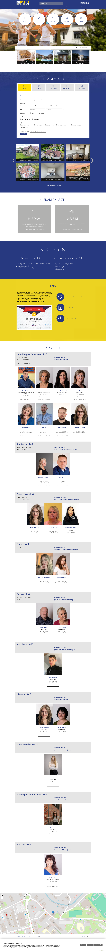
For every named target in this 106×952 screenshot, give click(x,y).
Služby (76, 7)
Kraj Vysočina (38, 125)
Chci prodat (51, 7)
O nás (80, 7)
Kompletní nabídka (84, 47)
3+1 (53, 106)
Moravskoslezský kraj (62, 125)
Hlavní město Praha (26, 125)
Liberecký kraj (50, 125)
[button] (53, 912)
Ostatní (81, 89)
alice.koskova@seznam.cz (64, 800)
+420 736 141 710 (60, 547)
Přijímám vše (98, 944)
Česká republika (25, 119)
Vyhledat (62, 3)
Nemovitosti (43, 7)
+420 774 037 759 (60, 647)
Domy (38, 89)
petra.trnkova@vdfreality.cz (64, 650)
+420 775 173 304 (60, 798)
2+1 (41, 106)
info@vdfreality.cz (84, 3)
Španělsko (36, 119)
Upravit (83, 944)
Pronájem (41, 100)
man (87, 936)
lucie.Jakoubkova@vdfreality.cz (66, 550)
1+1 (28, 106)
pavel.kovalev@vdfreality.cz (64, 600)
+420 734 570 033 (60, 497)
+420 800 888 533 (84, 2)
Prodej (33, 100)
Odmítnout (90, 944)
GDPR (70, 7)
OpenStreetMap (103, 933)
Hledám (66, 7)
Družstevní (42, 113)
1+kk (22, 106)
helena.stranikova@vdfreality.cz (66, 500)
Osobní (33, 113)
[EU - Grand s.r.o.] (24, 3)
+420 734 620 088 (60, 597)
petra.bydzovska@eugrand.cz (65, 750)
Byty (24, 89)
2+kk (34, 106)
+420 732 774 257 (60, 748)
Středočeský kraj (76, 125)
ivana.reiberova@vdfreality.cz (65, 449)
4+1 (59, 106)
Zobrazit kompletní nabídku (53, 185)
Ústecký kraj (24, 127)
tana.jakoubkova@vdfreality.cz (66, 850)
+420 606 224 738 (60, 848)
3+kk (47, 106)
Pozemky (53, 89)
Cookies (40, 936)
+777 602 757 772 (60, 447)
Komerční (67, 89)
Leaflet (96, 933)
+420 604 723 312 (60, 358)
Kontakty (59, 7)
